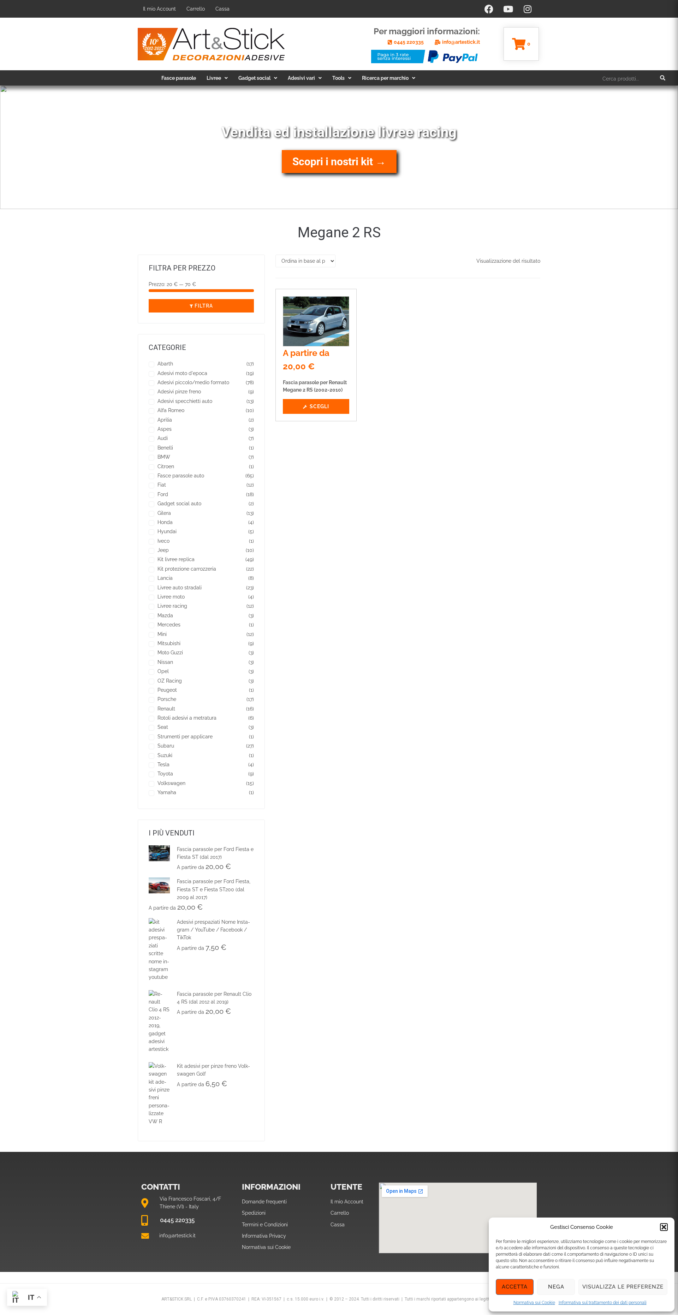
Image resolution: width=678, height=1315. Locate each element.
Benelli (165, 448)
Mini (162, 634)
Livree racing (172, 606)
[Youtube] (508, 9)
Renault (166, 709)
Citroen (165, 466)
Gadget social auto (179, 503)
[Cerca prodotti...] (614, 77)
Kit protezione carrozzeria (186, 569)
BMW (163, 457)
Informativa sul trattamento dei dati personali (603, 1302)
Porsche (166, 699)
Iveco (163, 541)
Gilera (164, 513)
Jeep (163, 550)
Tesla (163, 764)
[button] (663, 1227)
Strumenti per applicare (185, 736)
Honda (165, 522)
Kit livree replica (176, 559)
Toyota (165, 773)
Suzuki (164, 755)
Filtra (204, 306)
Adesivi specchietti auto (184, 401)
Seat (162, 727)
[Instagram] (527, 9)
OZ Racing (169, 681)
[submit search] (663, 78)
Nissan (165, 662)
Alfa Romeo (170, 410)
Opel (163, 671)
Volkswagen (171, 783)
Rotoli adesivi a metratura (186, 718)
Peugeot (167, 690)
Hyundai (167, 531)
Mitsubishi (168, 643)
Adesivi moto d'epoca (182, 373)
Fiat (161, 485)
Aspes (164, 429)
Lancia (165, 578)
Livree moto (171, 597)
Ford (162, 494)
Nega (556, 1287)
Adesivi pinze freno (179, 391)
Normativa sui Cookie (534, 1302)
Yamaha (166, 792)
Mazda (165, 615)
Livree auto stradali (179, 587)
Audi (162, 438)
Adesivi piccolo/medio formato (193, 382)
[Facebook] (489, 9)
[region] (339, 147)
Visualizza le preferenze (623, 1287)
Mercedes (168, 624)
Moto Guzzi (170, 652)
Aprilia (164, 420)
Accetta (515, 1287)
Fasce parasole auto (180, 475)
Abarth (165, 364)
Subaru (165, 746)
